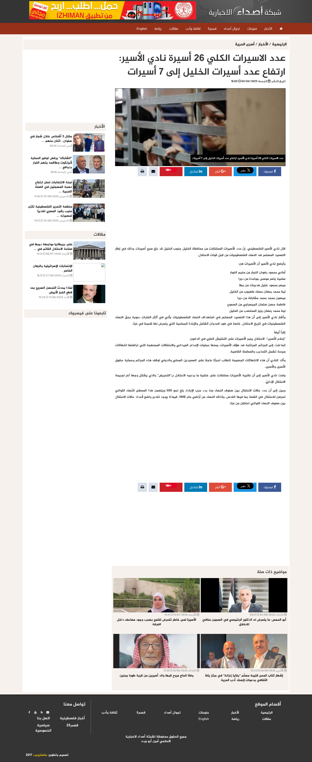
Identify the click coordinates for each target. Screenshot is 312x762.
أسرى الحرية (245, 44)
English (203, 719)
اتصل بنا (43, 719)
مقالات (266, 719)
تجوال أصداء (172, 713)
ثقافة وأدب (109, 713)
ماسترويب (40, 755)
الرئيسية (279, 44)
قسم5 (141, 713)
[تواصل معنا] (47, 712)
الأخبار (263, 44)
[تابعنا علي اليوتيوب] (35, 712)
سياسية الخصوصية (43, 728)
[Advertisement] (200, 211)
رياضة (235, 719)
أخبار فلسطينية (72, 719)
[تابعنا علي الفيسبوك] (29, 712)
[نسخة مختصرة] (41, 712)
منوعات (204, 713)
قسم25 (72, 726)
